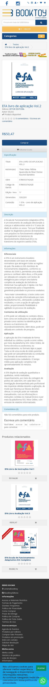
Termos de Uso (9, 622)
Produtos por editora (11, 632)
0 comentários (22, 118)
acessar (19, 424)
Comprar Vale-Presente (12, 634)
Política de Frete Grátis (12, 619)
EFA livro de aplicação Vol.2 (17, 47)
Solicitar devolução (10, 642)
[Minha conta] (36, 2)
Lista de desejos (9, 658)
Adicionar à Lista (25, 150)
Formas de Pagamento (12, 603)
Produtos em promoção (12, 637)
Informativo (7, 660)
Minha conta (7, 652)
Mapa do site (8, 645)
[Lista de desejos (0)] (41, 2)
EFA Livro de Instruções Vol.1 (19, 469)
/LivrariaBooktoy (10, 588)
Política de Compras (11, 616)
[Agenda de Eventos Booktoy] (32, 2)
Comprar (24, 142)
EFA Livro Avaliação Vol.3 (17, 513)
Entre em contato (10, 640)
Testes (16, 44)
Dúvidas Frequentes (11, 605)
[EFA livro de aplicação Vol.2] (24, 81)
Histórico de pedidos (11, 655)
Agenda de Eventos (10, 629)
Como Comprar (9, 611)
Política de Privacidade (12, 608)
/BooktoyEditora (11, 593)
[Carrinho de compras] (45, 2)
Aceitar (41, 668)
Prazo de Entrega (9, 613)
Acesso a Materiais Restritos (14, 600)
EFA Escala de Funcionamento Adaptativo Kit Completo (20, 558)
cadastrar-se (34, 424)
